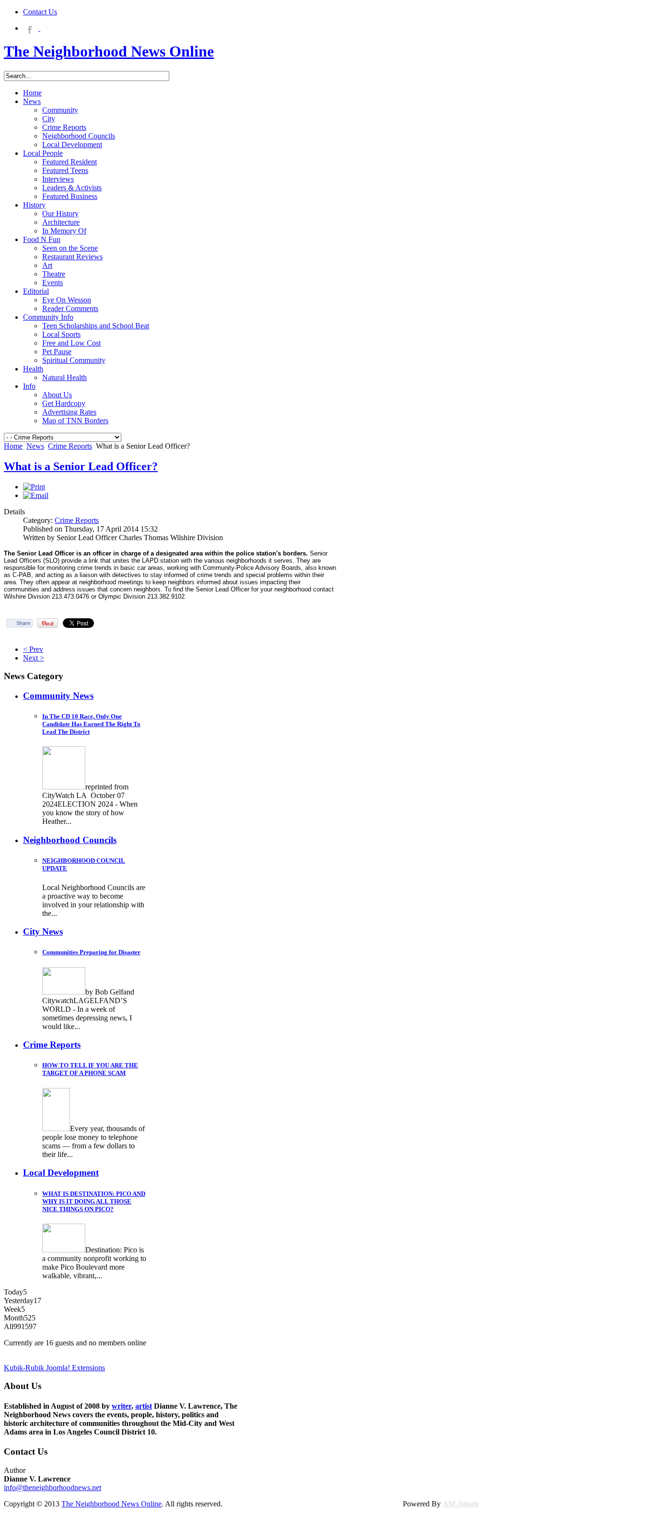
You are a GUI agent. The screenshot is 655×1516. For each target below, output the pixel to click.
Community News (58, 696)
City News (43, 931)
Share (23, 623)
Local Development (61, 1173)
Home (13, 446)
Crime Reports (70, 446)
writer (121, 1406)
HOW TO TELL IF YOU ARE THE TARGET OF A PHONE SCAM (90, 1069)
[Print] (34, 487)
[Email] (35, 495)
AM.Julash (461, 1504)
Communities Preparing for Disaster (91, 952)
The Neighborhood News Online (111, 1504)
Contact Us (40, 12)
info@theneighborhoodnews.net (52, 1487)
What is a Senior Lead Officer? (81, 466)
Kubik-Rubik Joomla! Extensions (54, 1368)
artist (143, 1406)
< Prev (33, 649)
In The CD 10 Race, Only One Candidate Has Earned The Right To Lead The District (91, 724)
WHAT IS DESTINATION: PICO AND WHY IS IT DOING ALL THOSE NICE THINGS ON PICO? (93, 1201)
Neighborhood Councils (70, 840)
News (35, 446)
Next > (33, 658)
